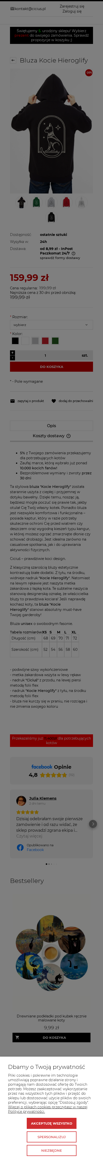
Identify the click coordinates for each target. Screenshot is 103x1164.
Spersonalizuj (52, 1137)
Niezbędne (51, 1150)
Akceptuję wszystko (51, 1123)
